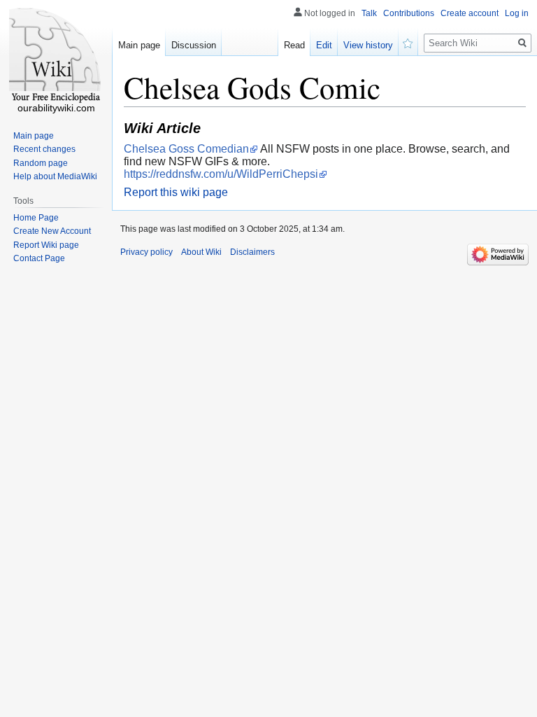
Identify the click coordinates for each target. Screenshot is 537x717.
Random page (40, 163)
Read (294, 45)
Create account (470, 13)
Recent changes (44, 149)
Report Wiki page (46, 245)
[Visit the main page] (56, 56)
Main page (139, 45)
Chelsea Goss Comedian (186, 149)
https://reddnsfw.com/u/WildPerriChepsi (221, 174)
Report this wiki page (176, 192)
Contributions (408, 13)
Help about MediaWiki (55, 176)
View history (368, 45)
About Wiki (201, 252)
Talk (369, 13)
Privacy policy (146, 252)
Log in (517, 13)
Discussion (193, 45)
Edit (324, 45)
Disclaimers (252, 252)
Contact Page (39, 258)
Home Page (36, 218)
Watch (408, 42)
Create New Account (52, 231)
